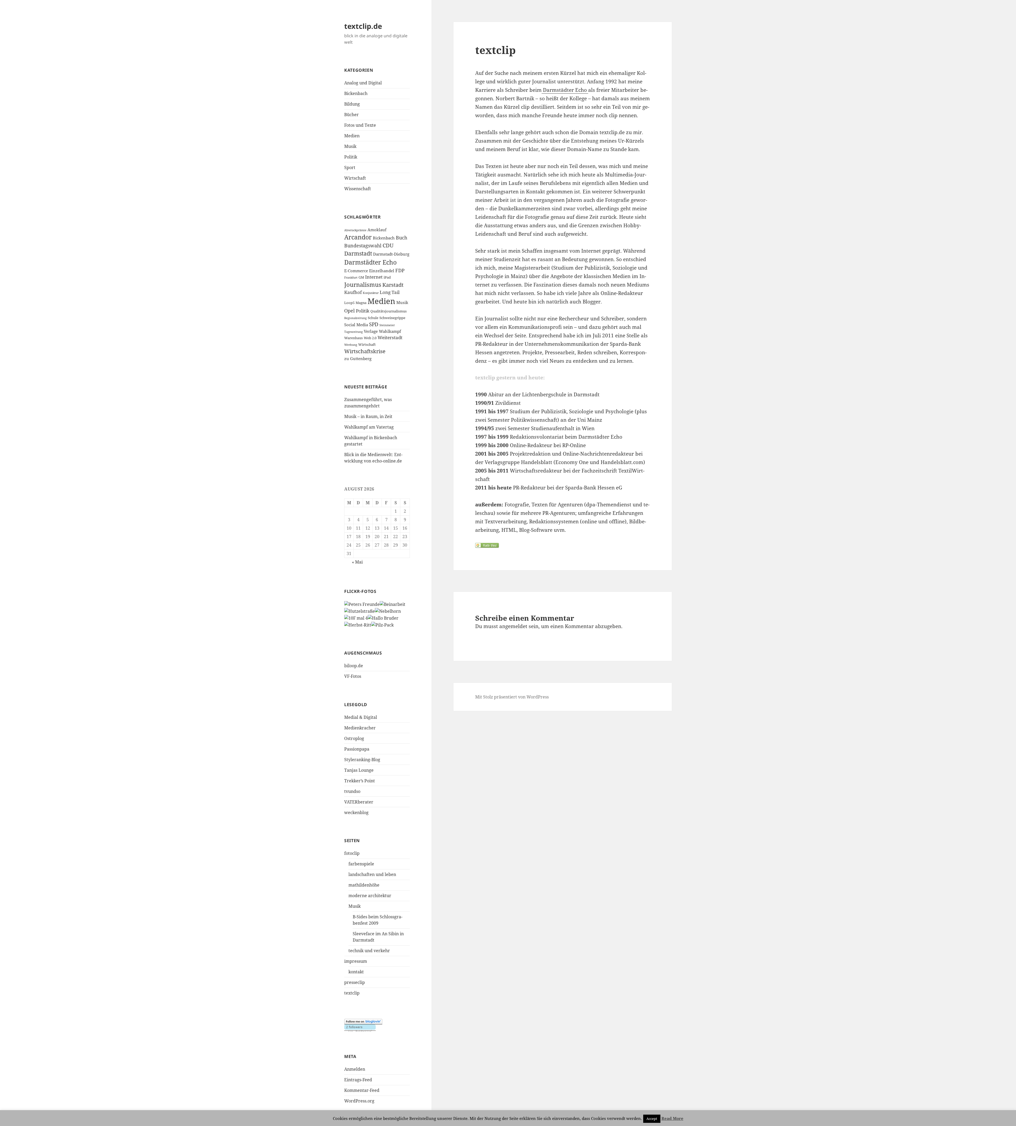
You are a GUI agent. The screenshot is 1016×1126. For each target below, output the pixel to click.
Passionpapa (356, 749)
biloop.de (353, 666)
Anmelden (354, 1069)
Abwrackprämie (355, 230)
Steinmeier (387, 325)
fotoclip (352, 853)
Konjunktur (371, 293)
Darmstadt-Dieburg (391, 254)
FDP (400, 270)
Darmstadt (358, 253)
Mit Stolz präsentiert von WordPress (512, 697)
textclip (352, 993)
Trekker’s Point (359, 781)
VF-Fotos (352, 676)
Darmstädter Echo (370, 262)
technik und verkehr (369, 951)
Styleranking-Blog (362, 759)
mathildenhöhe (363, 885)
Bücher (351, 114)
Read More (672, 1118)
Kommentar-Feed (361, 1090)
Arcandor (358, 237)
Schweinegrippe (392, 317)
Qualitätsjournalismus (388, 311)
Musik (350, 146)
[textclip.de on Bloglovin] (363, 1021)
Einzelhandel (381, 270)
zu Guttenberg (357, 358)
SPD (373, 324)
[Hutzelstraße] (359, 611)
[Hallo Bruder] (383, 617)
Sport (349, 167)
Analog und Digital (363, 83)
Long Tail (390, 292)
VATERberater (358, 802)
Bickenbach (356, 93)
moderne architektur (369, 895)
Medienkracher (360, 728)
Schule (373, 317)
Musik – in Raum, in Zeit (368, 416)
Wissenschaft (357, 189)
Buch (401, 237)
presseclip (354, 982)
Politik (350, 157)
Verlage (371, 331)
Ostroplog (354, 738)
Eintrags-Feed (358, 1080)
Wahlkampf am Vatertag (369, 427)
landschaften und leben (372, 874)
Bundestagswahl (363, 245)
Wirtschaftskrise (364, 351)
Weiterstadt (390, 337)
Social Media (356, 324)
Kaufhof (353, 292)
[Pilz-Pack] (382, 624)
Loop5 (349, 302)
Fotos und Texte (360, 125)
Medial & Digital (360, 717)
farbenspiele (361, 864)
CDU (388, 245)
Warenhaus (353, 337)
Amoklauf (377, 229)
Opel (349, 310)
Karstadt (392, 284)
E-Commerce (356, 270)
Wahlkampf (390, 331)
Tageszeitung (353, 332)
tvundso (352, 791)
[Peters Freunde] (362, 604)
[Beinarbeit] (392, 604)
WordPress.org (359, 1101)
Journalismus (362, 284)
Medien (352, 136)
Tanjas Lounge (359, 770)
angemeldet (513, 626)
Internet (374, 277)
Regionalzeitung (355, 318)
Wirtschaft (355, 178)
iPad (387, 277)
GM (361, 277)
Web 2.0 (370, 337)
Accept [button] (651, 1118)
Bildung (352, 104)
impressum (355, 961)
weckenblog (356, 812)
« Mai (357, 562)
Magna (361, 302)
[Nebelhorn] (388, 611)
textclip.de (363, 26)
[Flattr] (562, 545)
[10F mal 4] (356, 617)
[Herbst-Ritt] (357, 624)
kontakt (356, 972)
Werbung (350, 345)
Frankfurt (350, 277)
